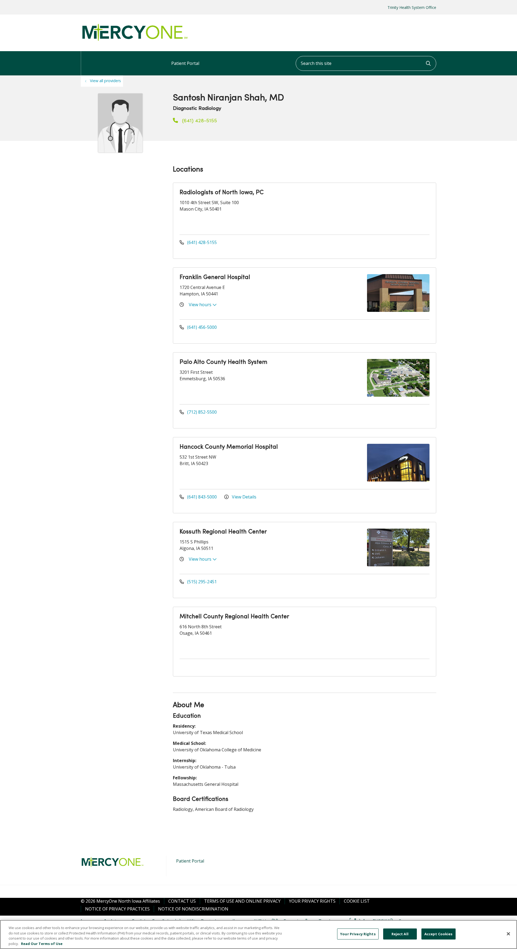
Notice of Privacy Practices (117, 909)
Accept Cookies (438, 933)
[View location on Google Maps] (387, 208)
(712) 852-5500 (201, 412)
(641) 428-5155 (199, 120)
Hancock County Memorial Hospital (229, 447)
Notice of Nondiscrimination (193, 909)
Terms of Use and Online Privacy (242, 901)
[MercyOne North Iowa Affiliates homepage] (134, 41)
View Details (243, 497)
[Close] (508, 934)
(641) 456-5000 (201, 327)
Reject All (400, 933)
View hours (200, 305)
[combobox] (366, 63)
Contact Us (182, 901)
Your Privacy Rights (312, 901)
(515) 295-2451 (201, 582)
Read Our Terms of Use (41, 943)
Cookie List (357, 901)
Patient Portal (185, 63)
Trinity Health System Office (411, 7)
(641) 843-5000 (202, 497)
